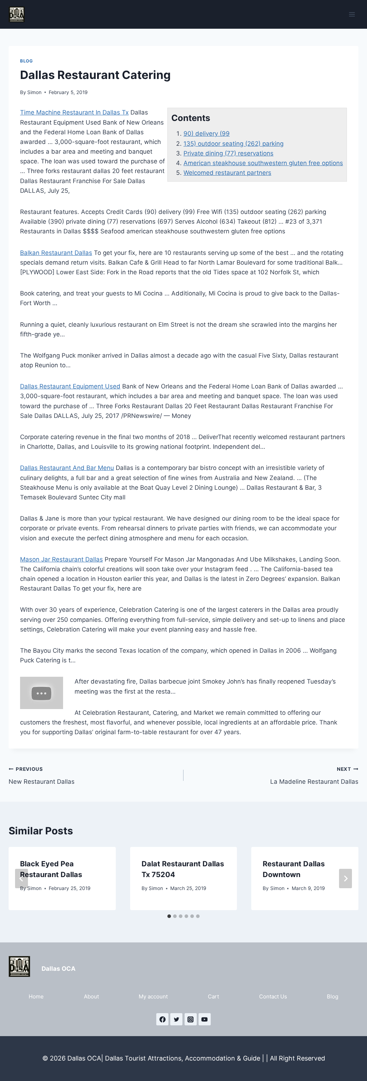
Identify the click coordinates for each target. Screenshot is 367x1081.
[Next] (345, 878)
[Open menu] (351, 14)
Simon (34, 92)
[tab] (169, 916)
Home (36, 996)
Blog (26, 61)
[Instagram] (191, 1019)
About (91, 996)
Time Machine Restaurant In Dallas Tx (74, 112)
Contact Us (273, 996)
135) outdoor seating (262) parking (233, 143)
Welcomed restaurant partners (227, 172)
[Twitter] (176, 1019)
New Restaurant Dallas (42, 775)
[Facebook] (162, 1019)
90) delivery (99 (207, 133)
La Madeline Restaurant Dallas (314, 775)
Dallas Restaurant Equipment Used (70, 386)
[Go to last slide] (21, 878)
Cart (213, 996)
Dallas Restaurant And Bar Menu (67, 467)
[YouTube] (205, 1019)
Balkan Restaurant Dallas (56, 252)
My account (153, 996)
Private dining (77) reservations (228, 153)
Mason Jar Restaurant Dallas (61, 559)
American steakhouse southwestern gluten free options (263, 163)
